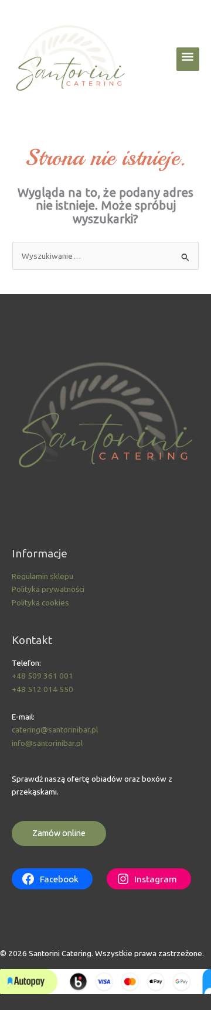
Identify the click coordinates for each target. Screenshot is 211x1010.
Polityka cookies (40, 602)
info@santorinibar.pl (47, 743)
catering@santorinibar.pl (55, 729)
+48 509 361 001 (42, 675)
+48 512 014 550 (42, 689)
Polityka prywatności (48, 589)
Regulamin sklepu (42, 576)
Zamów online (59, 833)
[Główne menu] (187, 59)
